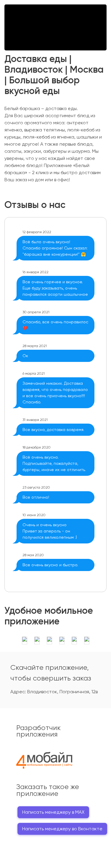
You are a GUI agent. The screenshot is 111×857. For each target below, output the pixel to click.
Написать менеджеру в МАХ (53, 812)
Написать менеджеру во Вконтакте (62, 828)
